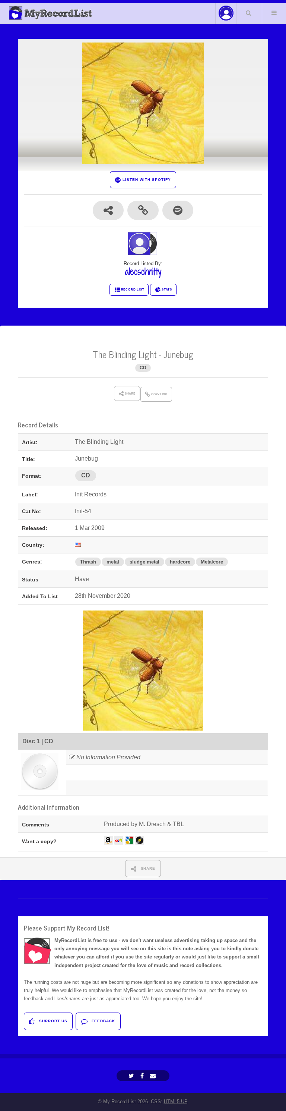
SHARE (147, 868)
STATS (167, 289)
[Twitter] (132, 1076)
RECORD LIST (132, 289)
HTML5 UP (175, 1101)
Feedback (102, 1021)
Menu (274, 12)
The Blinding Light (125, 354)
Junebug (178, 354)
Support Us (52, 1021)
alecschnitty (143, 271)
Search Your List (248, 12)
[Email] (154, 1076)
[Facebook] (143, 1076)
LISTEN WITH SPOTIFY (146, 180)
